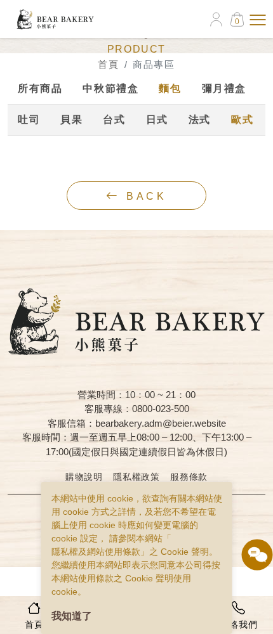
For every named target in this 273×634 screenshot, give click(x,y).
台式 (114, 119)
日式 (157, 119)
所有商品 (40, 88)
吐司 (29, 119)
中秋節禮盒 (110, 88)
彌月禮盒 (224, 88)
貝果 (71, 119)
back (144, 196)
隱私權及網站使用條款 (95, 552)
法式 (200, 119)
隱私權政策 (136, 477)
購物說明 (84, 477)
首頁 (108, 64)
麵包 (170, 88)
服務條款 (189, 477)
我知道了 (71, 616)
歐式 (242, 119)
